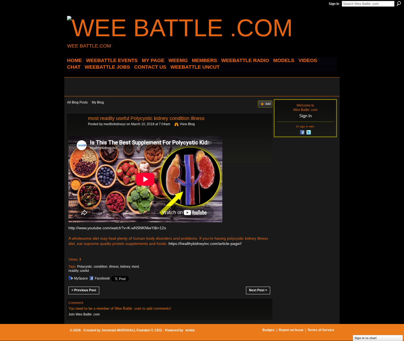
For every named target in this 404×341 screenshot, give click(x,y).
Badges (268, 330)
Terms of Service (321, 330)
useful (84, 271)
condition (100, 267)
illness (114, 267)
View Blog (187, 124)
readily (73, 271)
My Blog (98, 102)
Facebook (102, 278)
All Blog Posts (77, 102)
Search (399, 3)
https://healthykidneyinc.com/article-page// (205, 243)
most (135, 267)
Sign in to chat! (366, 338)
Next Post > (258, 290)
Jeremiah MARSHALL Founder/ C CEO (131, 330)
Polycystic (84, 267)
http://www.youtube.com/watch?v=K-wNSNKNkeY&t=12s (117, 228)
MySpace (81, 278)
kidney (125, 267)
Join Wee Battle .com (84, 314)
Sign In (334, 4)
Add (267, 103)
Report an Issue (291, 330)
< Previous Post (83, 290)
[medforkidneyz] (76, 131)
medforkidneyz (115, 124)
